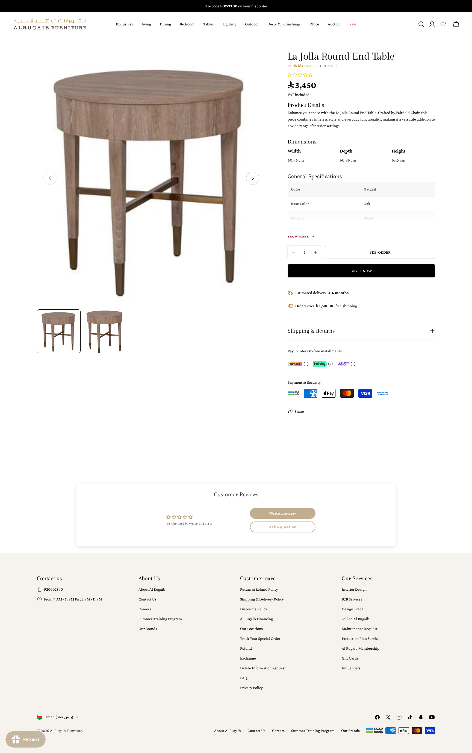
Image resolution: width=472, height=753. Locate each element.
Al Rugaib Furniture (66, 730)
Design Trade (353, 609)
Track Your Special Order (260, 638)
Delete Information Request (263, 668)
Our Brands (147, 628)
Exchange (248, 658)
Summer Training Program (160, 619)
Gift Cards (350, 658)
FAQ (243, 678)
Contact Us (147, 599)
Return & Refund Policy (259, 589)
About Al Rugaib (151, 589)
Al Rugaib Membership (360, 648)
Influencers (351, 668)
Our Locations (251, 628)
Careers (144, 609)
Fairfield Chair (299, 66)
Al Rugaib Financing (256, 619)
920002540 (53, 589)
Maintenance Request (359, 628)
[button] (300, 75)
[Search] (421, 24)
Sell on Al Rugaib (355, 619)
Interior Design (354, 589)
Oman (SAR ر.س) (59, 717)
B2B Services (352, 599)
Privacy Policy (251, 687)
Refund (246, 648)
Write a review (282, 513)
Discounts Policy (253, 609)
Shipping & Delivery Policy (262, 599)
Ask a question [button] (282, 527)
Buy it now (361, 271)
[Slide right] (252, 178)
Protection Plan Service (360, 638)
